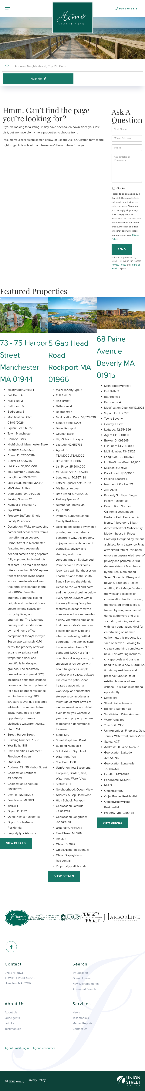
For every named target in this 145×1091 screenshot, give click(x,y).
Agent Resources (44, 1048)
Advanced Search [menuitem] (84, 989)
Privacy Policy (119, 264)
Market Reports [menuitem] (82, 1023)
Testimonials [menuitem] (13, 1029)
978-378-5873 (128, 8)
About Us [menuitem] (11, 1012)
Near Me (36, 79)
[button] (7, 66)
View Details (16, 843)
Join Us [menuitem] (10, 1023)
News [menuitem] (76, 1012)
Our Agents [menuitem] (12, 1018)
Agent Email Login (17, 1048)
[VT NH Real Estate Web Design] (128, 1081)
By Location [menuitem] (80, 973)
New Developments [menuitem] (85, 984)
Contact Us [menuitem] (79, 1029)
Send (122, 249)
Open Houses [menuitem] (81, 978)
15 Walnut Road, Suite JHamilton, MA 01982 (20, 980)
